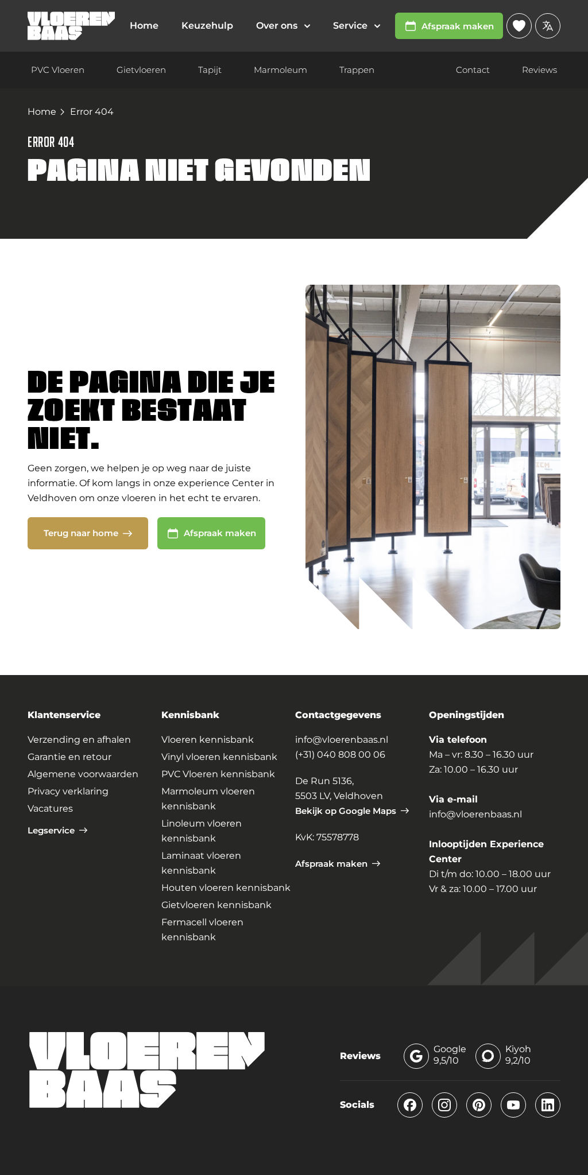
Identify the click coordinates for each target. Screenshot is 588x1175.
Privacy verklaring (68, 791)
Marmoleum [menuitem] (280, 69)
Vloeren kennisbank (207, 739)
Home (42, 111)
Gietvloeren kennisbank (216, 904)
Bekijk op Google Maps (345, 810)
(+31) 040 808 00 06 (340, 754)
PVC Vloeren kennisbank (218, 774)
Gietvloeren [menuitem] (141, 69)
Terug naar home (81, 533)
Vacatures (50, 808)
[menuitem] (283, 25)
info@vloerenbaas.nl (341, 739)
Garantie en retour (69, 756)
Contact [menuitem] (473, 69)
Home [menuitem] (144, 25)
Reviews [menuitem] (539, 69)
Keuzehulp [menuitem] (207, 25)
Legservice (51, 830)
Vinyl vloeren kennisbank (219, 756)
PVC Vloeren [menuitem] (57, 69)
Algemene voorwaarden (83, 774)
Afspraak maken (457, 26)
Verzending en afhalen (79, 739)
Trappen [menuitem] (356, 69)
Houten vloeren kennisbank (226, 887)
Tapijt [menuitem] (210, 69)
